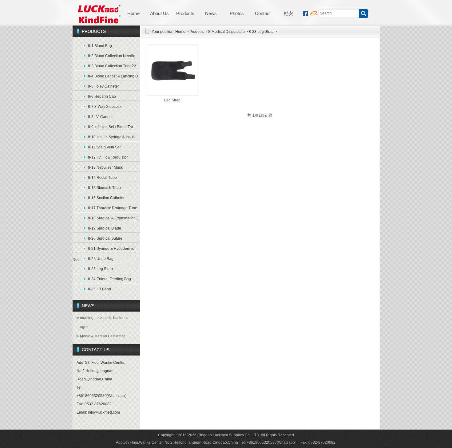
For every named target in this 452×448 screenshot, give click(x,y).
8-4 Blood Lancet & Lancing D (113, 76)
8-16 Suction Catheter (106, 198)
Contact (263, 13)
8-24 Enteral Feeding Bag (109, 279)
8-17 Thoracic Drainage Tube (112, 208)
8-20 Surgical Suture (105, 238)
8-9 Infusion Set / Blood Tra (110, 127)
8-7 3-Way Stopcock (104, 106)
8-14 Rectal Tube (102, 177)
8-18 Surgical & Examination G (113, 218)
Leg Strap (172, 100)
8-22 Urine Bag (100, 259)
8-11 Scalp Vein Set (104, 147)
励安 (288, 13)
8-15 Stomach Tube (104, 188)
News (211, 13)
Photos (237, 13)
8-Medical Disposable (226, 31)
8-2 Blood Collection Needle (111, 56)
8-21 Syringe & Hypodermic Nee (103, 249)
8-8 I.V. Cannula (101, 117)
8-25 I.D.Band (99, 289)
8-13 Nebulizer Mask (105, 167)
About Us (159, 13)
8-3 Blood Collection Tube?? (112, 66)
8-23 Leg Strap (100, 269)
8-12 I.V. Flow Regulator (108, 157)
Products (185, 13)
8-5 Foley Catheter (103, 86)
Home (133, 13)
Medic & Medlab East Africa (102, 336)
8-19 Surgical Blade (104, 228)
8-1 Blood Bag (100, 46)
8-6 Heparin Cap (102, 96)
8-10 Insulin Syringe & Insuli (111, 137)
